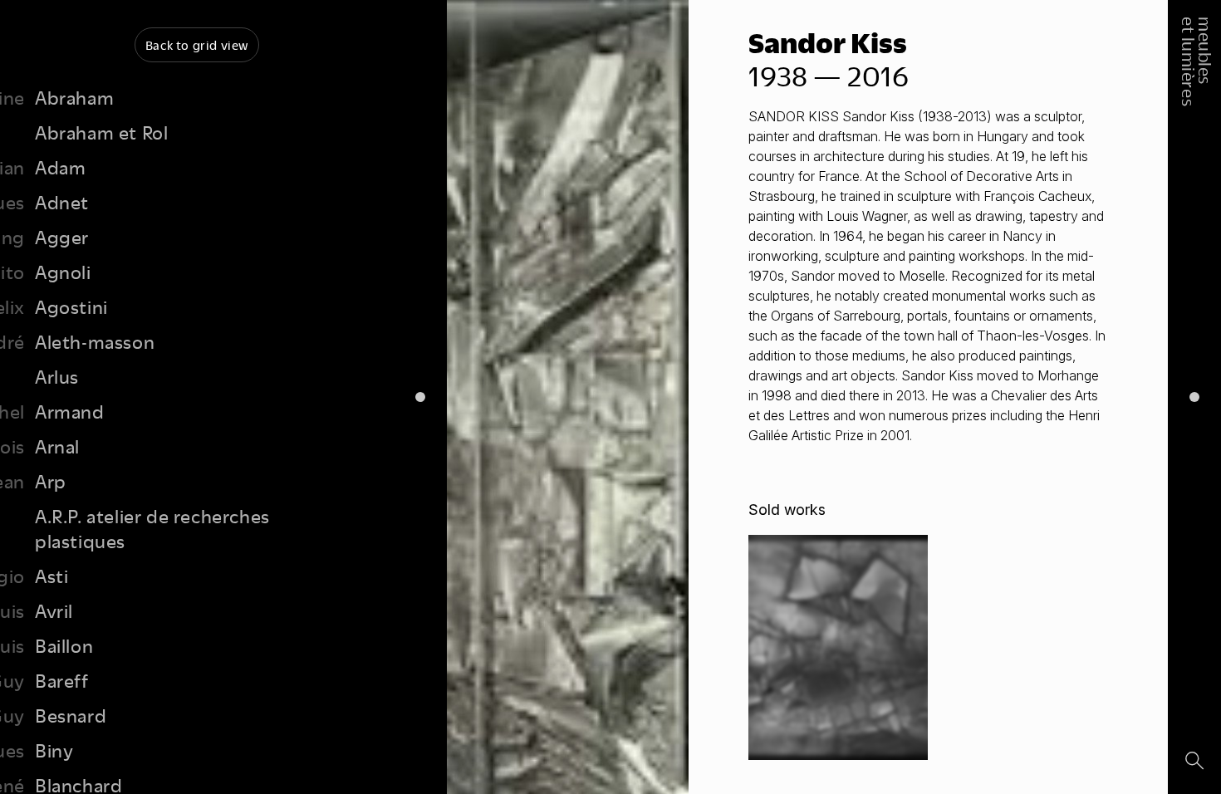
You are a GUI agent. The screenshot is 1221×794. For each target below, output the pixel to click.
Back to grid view (196, 44)
